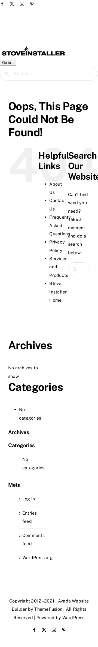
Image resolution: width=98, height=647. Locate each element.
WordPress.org (37, 557)
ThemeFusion (48, 609)
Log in (28, 498)
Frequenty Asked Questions (60, 225)
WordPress (73, 617)
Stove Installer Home (58, 292)
